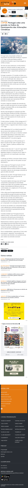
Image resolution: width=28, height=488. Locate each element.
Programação (4, 449)
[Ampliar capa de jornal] (14, 338)
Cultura (5, 21)
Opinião (2, 456)
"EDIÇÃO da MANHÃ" (6, 420)
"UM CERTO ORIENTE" (20, 437)
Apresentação (4, 392)
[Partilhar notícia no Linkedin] (6, 34)
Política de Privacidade (6, 401)
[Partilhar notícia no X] (4, 34)
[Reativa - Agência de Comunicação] (14, 311)
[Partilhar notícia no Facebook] (2, 34)
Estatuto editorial (5, 394)
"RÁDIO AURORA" (5, 426)
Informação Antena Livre (6, 452)
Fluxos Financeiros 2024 (6, 399)
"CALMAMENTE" (4, 437)
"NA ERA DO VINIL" (5, 432)
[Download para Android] (13, 476)
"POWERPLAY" (18, 432)
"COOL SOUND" (4, 423)
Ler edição (20, 354)
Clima (10, 250)
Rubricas (3, 454)
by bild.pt (3, 485)
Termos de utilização (5, 403)
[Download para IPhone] (14, 479)
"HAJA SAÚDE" (4, 440)
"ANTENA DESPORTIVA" (20, 429)
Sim (14, 12)
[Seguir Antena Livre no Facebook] (1, 409)
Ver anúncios (4, 465)
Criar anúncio (4, 467)
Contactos (3, 405)
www (8, 354)
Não (10, 12)
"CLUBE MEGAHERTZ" (6, 434)
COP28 (3, 250)
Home (2, 21)
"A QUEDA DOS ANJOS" (20, 434)
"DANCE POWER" (19, 423)
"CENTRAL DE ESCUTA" (20, 420)
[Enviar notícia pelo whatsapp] (7, 34)
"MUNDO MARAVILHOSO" (7, 429)
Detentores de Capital (6, 396)
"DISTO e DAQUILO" (19, 426)
